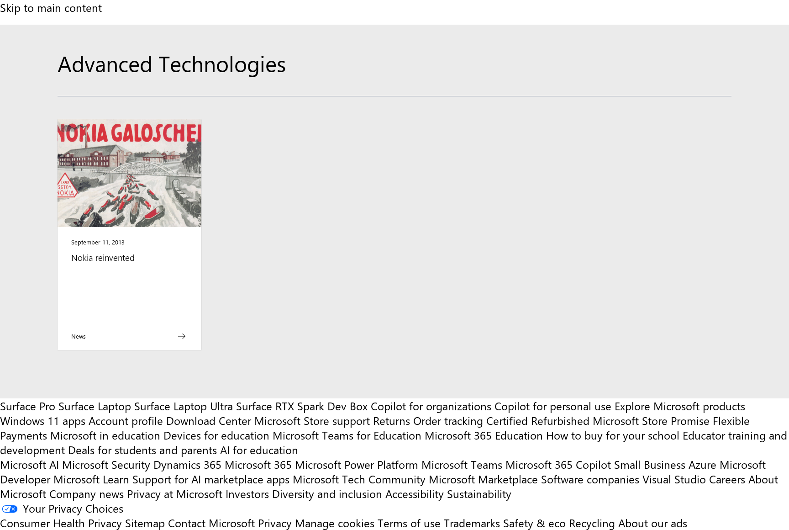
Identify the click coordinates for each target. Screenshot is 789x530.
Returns (391, 420)
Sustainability (479, 493)
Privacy (276, 522)
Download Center (208, 420)
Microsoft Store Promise (651, 420)
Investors (247, 493)
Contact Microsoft (211, 522)
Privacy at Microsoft (174, 493)
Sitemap (145, 522)
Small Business (649, 464)
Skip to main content (51, 7)
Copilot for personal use (552, 405)
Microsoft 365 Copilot (558, 464)
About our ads (652, 522)
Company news (86, 493)
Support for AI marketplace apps (210, 479)
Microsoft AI (29, 464)
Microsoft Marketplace (483, 479)
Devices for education (216, 435)
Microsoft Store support (312, 420)
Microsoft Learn (91, 479)
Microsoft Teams (461, 464)
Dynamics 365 (187, 464)
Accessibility (414, 493)
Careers (727, 479)
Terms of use (409, 522)
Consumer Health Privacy (61, 522)
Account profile (126, 420)
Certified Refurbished (537, 420)
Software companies (590, 479)
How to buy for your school (612, 435)
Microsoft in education (105, 435)
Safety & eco (534, 522)
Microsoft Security (106, 464)
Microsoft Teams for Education (347, 435)
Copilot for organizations (431, 405)
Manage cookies (334, 522)
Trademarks (472, 522)
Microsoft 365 (258, 464)
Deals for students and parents (142, 449)
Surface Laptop (94, 405)
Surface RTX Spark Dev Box (302, 405)
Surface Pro (27, 405)
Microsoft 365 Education (484, 435)
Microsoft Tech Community (359, 479)
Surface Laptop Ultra (183, 405)
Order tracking (448, 420)
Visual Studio (674, 479)
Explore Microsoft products (680, 405)
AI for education (259, 449)
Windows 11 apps (42, 420)
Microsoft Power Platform (356, 464)
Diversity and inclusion (327, 493)
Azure (702, 464)
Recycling (592, 522)
